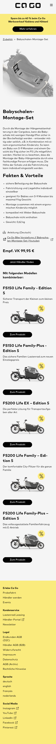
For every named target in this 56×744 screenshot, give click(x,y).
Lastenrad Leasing (14, 615)
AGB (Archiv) (10, 664)
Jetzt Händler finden (22, 262)
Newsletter (9, 624)
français (7, 691)
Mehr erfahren (28, 29)
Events (7, 602)
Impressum (9, 655)
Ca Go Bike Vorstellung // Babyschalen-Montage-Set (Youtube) (28, 239)
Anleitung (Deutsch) (19, 232)
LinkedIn (8, 718)
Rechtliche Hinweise (14, 669)
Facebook (9, 723)
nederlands (9, 696)
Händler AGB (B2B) (14, 645)
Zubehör (8, 39)
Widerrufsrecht (12, 650)
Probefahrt (9, 593)
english (7, 686)
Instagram (9, 708)
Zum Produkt (17, 334)
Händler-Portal (12, 620)
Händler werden (12, 598)
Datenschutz (10, 659)
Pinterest (8, 727)
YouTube (8, 713)
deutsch (7, 681)
